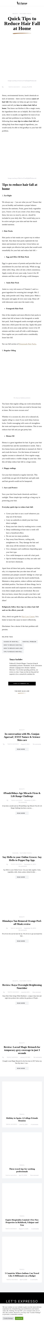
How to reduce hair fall (13, 645)
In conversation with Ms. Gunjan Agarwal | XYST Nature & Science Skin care (22, 737)
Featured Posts (25, 13)
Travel (22, 1114)
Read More (21, 749)
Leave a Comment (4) (21, 683)
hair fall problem (29, 641)
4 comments (34, 1124)
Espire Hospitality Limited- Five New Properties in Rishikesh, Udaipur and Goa (22, 1222)
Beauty (15, 13)
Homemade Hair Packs (27, 344)
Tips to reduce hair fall (13, 651)
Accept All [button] (19, 1318)
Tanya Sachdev (14, 87)
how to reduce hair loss (13, 648)
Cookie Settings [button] (8, 1318)
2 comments (35, 1229)
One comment (37, 992)
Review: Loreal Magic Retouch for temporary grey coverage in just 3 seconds (22, 1050)
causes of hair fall (11, 641)
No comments (37, 744)
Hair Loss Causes (28, 617)
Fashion (15, 853)
